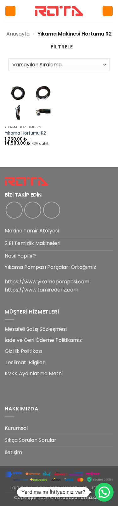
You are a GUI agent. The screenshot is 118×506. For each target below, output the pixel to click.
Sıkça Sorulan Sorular (30, 440)
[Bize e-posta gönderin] (51, 210)
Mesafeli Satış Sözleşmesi (36, 329)
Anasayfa (18, 33)
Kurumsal (16, 428)
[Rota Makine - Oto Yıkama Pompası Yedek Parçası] (59, 10)
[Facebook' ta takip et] (14, 210)
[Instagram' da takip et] (32, 210)
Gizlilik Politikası (23, 351)
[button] (10, 11)
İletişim (13, 452)
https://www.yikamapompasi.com (47, 281)
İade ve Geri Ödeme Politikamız (43, 340)
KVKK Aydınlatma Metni (34, 373)
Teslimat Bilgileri (25, 362)
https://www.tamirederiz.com (41, 289)
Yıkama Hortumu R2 (25, 133)
